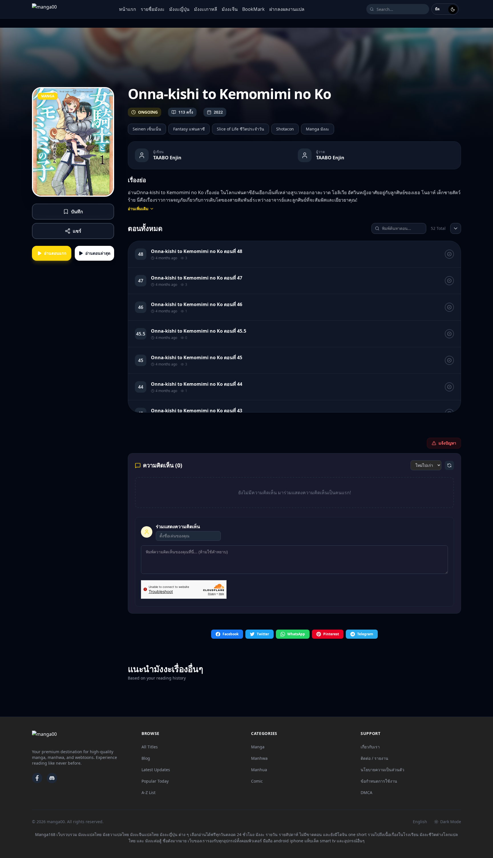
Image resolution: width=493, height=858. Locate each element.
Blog (146, 758)
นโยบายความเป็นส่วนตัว (382, 769)
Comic (257, 781)
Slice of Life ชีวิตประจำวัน (240, 129)
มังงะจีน (230, 9)
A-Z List (148, 792)
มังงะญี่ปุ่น (179, 9)
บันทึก (77, 211)
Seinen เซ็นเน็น (147, 129)
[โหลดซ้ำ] (449, 465)
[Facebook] (37, 778)
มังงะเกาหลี (205, 9)
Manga (257, 747)
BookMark (253, 9)
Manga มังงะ (317, 129)
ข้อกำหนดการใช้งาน (379, 781)
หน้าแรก (127, 9)
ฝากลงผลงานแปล (286, 9)
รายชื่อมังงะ (153, 9)
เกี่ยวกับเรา (370, 747)
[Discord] (52, 778)
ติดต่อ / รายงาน (374, 758)
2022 (218, 112)
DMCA (366, 792)
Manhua (259, 769)
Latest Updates (156, 769)
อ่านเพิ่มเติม (138, 208)
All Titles (150, 747)
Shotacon (285, 129)
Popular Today (155, 781)
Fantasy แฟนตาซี (189, 129)
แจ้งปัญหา (447, 443)
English (420, 821)
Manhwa (259, 758)
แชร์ (77, 231)
